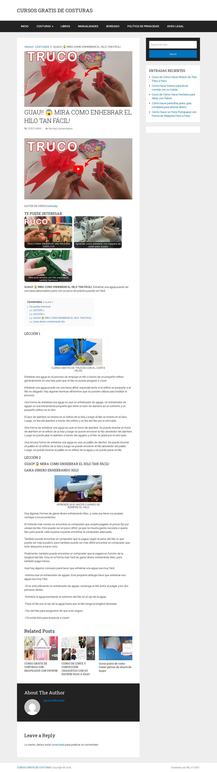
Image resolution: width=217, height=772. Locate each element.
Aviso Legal (175, 26)
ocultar (48, 302)
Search (173, 54)
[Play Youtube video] (78, 169)
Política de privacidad (143, 26)
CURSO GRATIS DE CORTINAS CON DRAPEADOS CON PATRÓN (41, 667)
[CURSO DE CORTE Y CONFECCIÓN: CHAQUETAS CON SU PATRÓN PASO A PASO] (78, 648)
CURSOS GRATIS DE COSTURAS (55, 10)
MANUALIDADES (88, 26)
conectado (57, 744)
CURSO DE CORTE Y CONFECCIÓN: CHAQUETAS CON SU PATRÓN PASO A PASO (76, 669)
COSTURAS (44, 26)
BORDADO (112, 26)
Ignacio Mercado (53, 700)
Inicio (25, 26)
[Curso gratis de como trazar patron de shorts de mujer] (115, 648)
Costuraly (52, 206)
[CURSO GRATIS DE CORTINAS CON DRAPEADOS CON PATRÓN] (41, 648)
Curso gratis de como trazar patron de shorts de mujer (115, 667)
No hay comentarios (61, 128)
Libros (65, 26)
